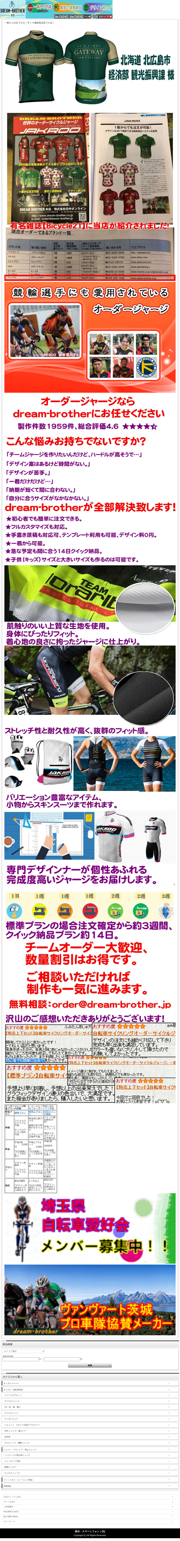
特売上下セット (36, 1112)
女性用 (7, 1437)
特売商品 (7, 1486)
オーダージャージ (11, 1383)
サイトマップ (9, 1521)
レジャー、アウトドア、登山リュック (20, 1450)
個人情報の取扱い (11, 1516)
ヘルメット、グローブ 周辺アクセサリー (22, 1425)
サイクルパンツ (11, 1413)
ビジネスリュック (12, 1473)
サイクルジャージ (12, 1401)
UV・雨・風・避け (12, 1407)
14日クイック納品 (50, 1112)
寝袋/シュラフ (10, 1467)
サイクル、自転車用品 (13, 1390)
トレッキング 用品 (12, 1461)
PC (103, 1531)
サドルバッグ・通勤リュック (17, 1443)
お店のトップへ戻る (12, 1497)
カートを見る (9, 1502)
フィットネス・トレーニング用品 (18, 1480)
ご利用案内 (8, 1507)
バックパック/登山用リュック (17, 1455)
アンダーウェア (11, 1419)
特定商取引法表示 (11, 1511)
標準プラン (20, 1112)
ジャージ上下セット (13, 1395)
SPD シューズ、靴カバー (15, 1431)
